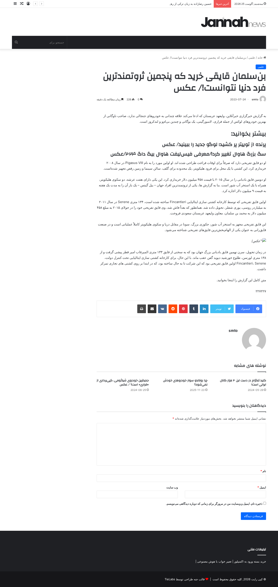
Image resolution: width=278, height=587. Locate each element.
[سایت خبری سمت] (233, 22)
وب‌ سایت (172, 487)
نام (263, 471)
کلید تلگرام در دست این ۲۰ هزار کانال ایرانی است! (243, 382)
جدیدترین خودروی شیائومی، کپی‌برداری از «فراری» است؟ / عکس (123, 382)
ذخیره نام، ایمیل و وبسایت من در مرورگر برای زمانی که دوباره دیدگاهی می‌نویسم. (214, 503)
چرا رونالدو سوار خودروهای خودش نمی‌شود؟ (185, 382)
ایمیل (261, 487)
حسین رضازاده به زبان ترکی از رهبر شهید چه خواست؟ (179, 3)
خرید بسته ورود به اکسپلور (250, 561)
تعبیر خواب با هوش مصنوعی (214, 561)
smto (255, 99)
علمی (251, 57)
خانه (260, 57)
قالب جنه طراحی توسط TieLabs (185, 579)
